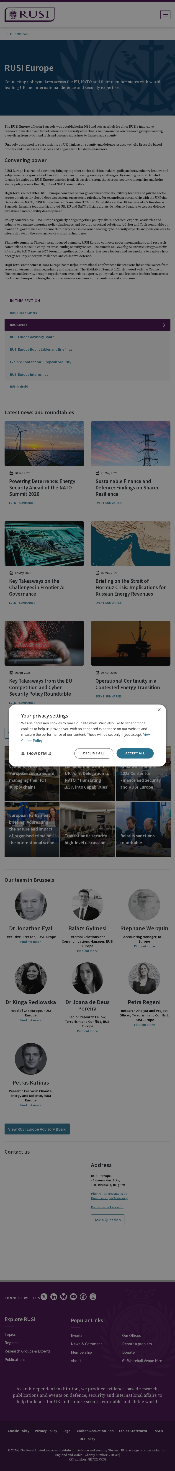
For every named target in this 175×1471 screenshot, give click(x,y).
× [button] (159, 710)
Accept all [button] (135, 753)
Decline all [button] (93, 753)
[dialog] (87, 735)
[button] (36, 753)
